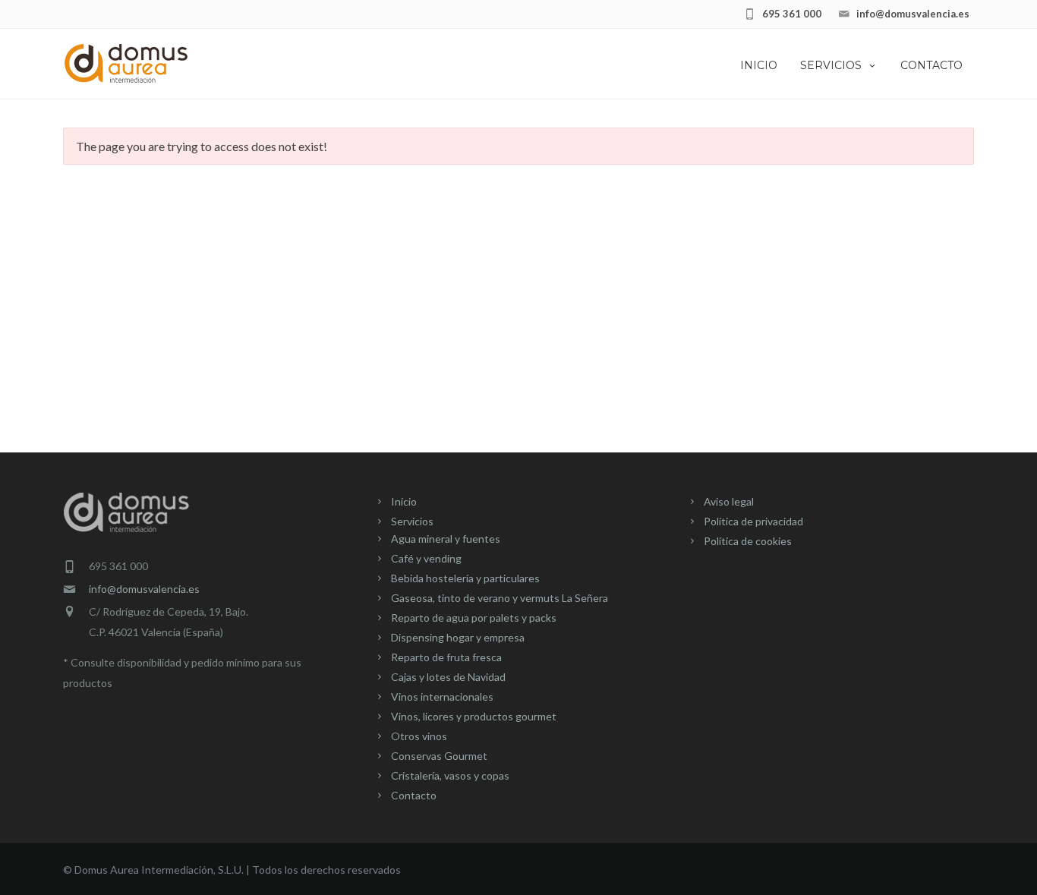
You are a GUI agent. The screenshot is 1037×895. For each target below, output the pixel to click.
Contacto (931, 65)
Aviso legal (729, 501)
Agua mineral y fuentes (445, 538)
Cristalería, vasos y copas (450, 775)
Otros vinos (419, 736)
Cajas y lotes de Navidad (448, 676)
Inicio (758, 65)
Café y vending (426, 558)
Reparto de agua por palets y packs (473, 617)
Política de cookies (748, 540)
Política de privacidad (753, 521)
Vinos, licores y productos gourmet (473, 716)
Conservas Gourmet (439, 755)
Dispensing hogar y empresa (458, 637)
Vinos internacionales (442, 696)
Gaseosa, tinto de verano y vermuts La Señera (499, 597)
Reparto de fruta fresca (446, 657)
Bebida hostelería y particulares (465, 578)
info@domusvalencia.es (144, 588)
